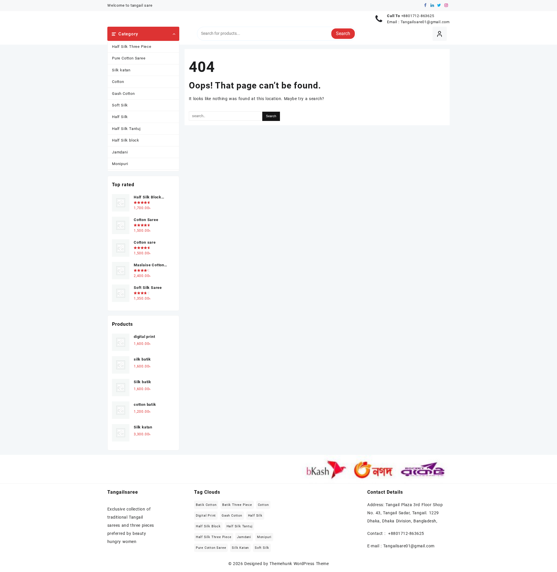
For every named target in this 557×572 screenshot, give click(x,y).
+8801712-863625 (417, 16)
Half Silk (120, 117)
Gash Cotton (123, 93)
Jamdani (120, 152)
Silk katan (121, 70)
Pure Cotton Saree (129, 58)
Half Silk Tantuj (126, 128)
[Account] (440, 34)
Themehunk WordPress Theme (299, 563)
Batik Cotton (206, 505)
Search (343, 33)
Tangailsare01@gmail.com (425, 22)
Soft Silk (120, 105)
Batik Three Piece (237, 505)
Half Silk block (125, 140)
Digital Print (206, 515)
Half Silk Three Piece (131, 46)
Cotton (118, 81)
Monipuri (120, 164)
